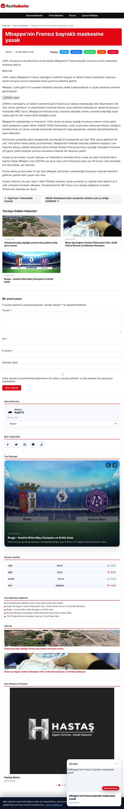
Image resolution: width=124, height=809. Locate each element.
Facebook (76, 52)
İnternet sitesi (10, 362)
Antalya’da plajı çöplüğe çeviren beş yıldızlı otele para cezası (35, 603)
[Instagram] (24, 444)
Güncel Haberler (34, 15)
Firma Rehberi (56, 15)
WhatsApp (89, 52)
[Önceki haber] (108, 465)
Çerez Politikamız (53, 804)
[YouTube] (33, 444)
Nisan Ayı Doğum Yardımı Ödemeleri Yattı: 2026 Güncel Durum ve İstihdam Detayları (46, 606)
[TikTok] (41, 444)
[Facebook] (7, 444)
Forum (72, 15)
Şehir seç (12, 418)
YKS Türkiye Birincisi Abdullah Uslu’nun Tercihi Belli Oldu (33, 616)
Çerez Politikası (90, 15)
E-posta (7, 350)
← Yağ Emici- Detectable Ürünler (18, 200)
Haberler (6, 25)
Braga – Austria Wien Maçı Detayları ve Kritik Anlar (30, 609)
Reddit (101, 52)
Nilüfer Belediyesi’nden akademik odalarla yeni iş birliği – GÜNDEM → (77, 200)
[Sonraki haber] (114, 465)
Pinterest (113, 52)
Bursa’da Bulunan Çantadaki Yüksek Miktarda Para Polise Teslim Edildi (39, 613)
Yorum (7, 310)
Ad (4, 338)
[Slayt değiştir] (56, 785)
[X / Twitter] (16, 444)
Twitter (64, 52)
